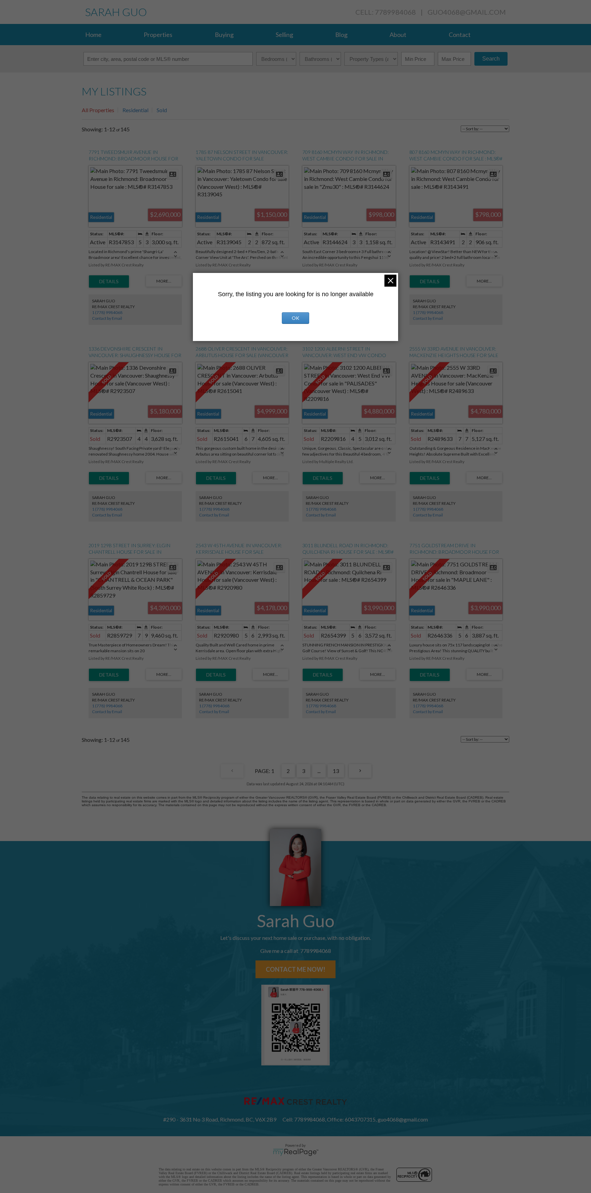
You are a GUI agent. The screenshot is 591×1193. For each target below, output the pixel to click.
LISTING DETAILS (109, 281)
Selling (284, 34)
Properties (158, 34)
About (398, 34)
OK (295, 318)
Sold (162, 110)
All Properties (98, 110)
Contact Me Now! (295, 969)
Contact (460, 34)
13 (336, 771)
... (318, 771)
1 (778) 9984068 (107, 312)
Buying (224, 34)
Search (491, 59)
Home (93, 34)
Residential (135, 110)
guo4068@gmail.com (467, 12)
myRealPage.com (296, 1152)
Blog (341, 34)
